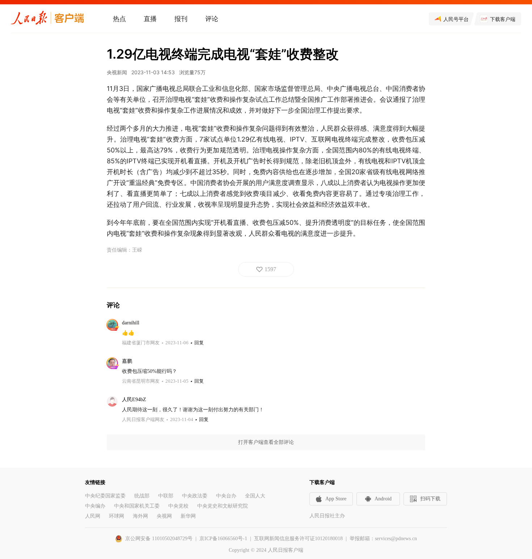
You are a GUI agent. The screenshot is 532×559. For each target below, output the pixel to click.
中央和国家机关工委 (137, 506)
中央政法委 (194, 496)
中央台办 (226, 496)
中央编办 (95, 506)
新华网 (188, 516)
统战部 (141, 496)
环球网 (116, 516)
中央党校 (178, 506)
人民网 (92, 516)
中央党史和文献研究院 (222, 506)
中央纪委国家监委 (105, 496)
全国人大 (255, 496)
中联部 (165, 496)
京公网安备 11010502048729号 (159, 538)
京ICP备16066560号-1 (223, 538)
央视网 (164, 516)
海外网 (140, 516)
